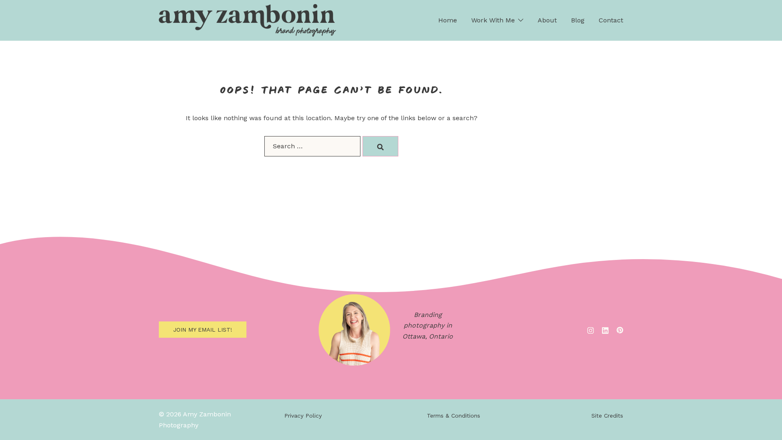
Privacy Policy (303, 415)
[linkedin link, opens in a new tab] (605, 329)
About (547, 20)
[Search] (380, 146)
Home (447, 20)
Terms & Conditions (453, 415)
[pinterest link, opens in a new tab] (620, 329)
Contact (611, 20)
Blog (577, 20)
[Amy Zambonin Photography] (247, 20)
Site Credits (607, 415)
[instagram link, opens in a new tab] (590, 329)
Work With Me (493, 20)
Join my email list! (202, 329)
